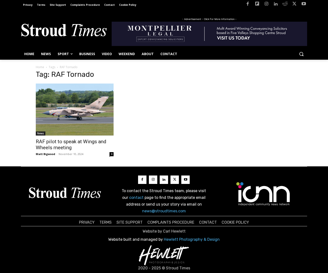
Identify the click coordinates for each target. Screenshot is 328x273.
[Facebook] (247, 4)
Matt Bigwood (45, 154)
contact (136, 197)
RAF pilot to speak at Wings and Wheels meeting (71, 144)
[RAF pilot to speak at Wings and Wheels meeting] (75, 110)
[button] (301, 54)
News (40, 133)
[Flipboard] (257, 4)
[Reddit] (285, 4)
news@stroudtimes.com (164, 211)
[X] (294, 4)
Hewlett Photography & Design (192, 239)
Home (40, 67)
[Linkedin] (275, 4)
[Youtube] (303, 4)
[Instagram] (266, 4)
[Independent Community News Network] (263, 194)
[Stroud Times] (64, 31)
